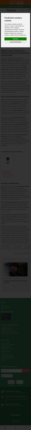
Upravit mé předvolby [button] (15, 42)
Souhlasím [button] (15, 39)
